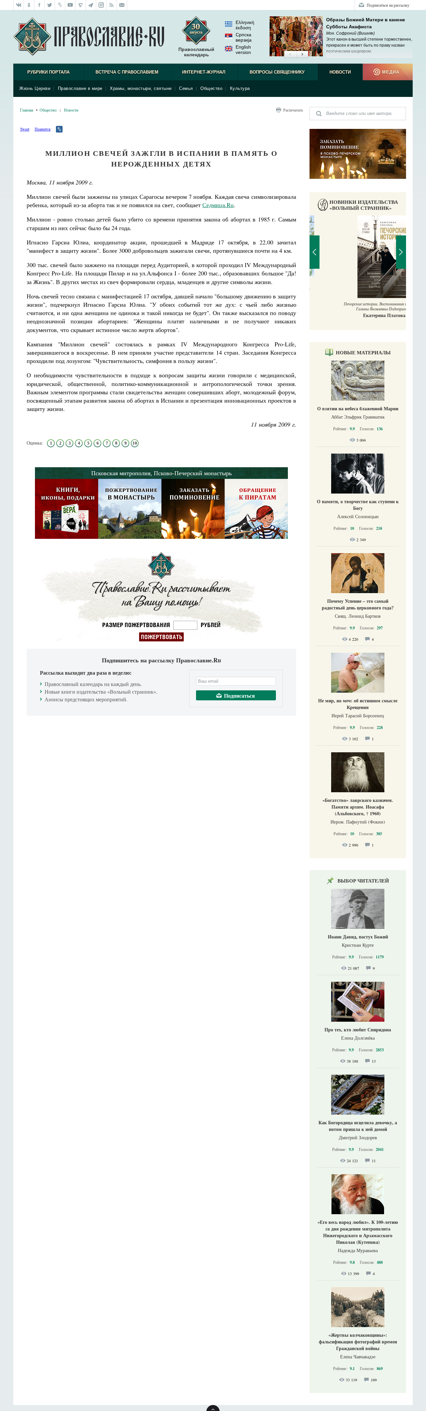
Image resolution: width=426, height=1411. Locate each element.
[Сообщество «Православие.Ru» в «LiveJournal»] (60, 5)
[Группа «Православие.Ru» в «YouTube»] (70, 5)
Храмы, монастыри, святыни (141, 88)
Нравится (43, 129)
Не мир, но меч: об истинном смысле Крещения (357, 704)
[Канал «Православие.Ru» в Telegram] (91, 5)
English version (243, 49)
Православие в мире (80, 88)
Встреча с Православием (127, 72)
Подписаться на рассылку (388, 5)
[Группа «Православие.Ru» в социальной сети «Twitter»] (50, 5)
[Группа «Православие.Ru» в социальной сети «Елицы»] (81, 5)
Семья (186, 88)
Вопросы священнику (277, 72)
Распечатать (293, 110)
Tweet (24, 129)
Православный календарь (196, 52)
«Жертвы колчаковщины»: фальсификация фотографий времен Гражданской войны (358, 1341)
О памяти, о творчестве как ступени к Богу (358, 505)
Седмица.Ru (218, 205)
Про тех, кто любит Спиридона (357, 1029)
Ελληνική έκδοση (245, 25)
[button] (290, 54)
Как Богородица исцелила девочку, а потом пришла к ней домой (358, 1126)
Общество (211, 88)
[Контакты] (122, 5)
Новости (340, 72)
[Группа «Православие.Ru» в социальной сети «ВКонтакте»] (18, 5)
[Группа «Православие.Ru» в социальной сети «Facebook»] (39, 5)
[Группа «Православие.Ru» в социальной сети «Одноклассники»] (29, 5)
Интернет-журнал (203, 72)
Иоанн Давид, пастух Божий (358, 936)
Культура (240, 88)
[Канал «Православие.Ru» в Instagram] (101, 5)
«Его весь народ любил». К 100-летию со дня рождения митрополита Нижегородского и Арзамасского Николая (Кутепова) (358, 1232)
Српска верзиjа (244, 37)
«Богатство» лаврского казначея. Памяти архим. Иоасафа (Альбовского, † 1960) (357, 807)
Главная (26, 110)
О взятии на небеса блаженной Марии (357, 408)
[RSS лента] (111, 5)
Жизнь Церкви (34, 88)
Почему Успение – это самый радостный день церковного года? (358, 604)
